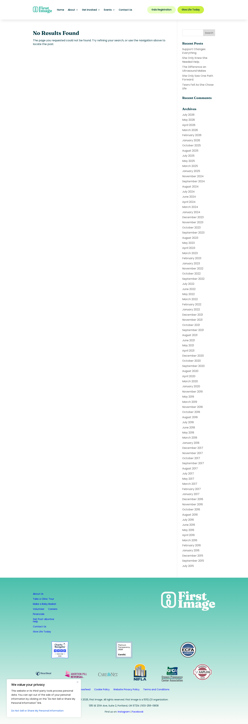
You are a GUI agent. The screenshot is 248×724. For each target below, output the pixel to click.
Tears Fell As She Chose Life (198, 86)
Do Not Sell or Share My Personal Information (37, 710)
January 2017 (190, 494)
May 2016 (188, 530)
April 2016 (188, 535)
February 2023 (191, 258)
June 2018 (188, 427)
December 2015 (192, 556)
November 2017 (192, 453)
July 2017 (188, 473)
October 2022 (191, 274)
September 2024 (193, 181)
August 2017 (190, 468)
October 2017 (191, 458)
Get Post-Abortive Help (43, 620)
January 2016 (190, 550)
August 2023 (190, 238)
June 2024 (189, 197)
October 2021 (191, 325)
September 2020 (193, 366)
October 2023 (191, 227)
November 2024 (193, 176)
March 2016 (189, 540)
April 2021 (188, 351)
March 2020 (190, 381)
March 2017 (189, 484)
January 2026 (191, 140)
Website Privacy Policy (126, 689)
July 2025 (188, 156)
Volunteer (38, 609)
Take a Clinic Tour (43, 599)
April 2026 (188, 125)
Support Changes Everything (193, 51)
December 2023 (193, 217)
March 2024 (190, 207)
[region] (44, 698)
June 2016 (188, 525)
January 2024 (191, 212)
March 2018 (189, 438)
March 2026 (190, 130)
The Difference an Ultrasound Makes (194, 69)
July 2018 (188, 422)
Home (60, 9)
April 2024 (189, 202)
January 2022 (191, 309)
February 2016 (191, 545)
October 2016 (191, 509)
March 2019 (189, 402)
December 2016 (192, 499)
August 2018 (190, 417)
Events (108, 9)
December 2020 (193, 356)
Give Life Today (191, 9)
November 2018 (192, 407)
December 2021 (192, 315)
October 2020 (191, 361)
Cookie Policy (102, 689)
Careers (52, 609)
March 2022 (190, 299)
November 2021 (192, 320)
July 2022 (188, 284)
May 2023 (188, 243)
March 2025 (190, 166)
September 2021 (193, 330)
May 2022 (188, 294)
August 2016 (190, 515)
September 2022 (193, 279)
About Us (38, 594)
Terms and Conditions (156, 689)
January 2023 (191, 263)
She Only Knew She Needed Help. (194, 60)
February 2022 (191, 304)
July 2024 (188, 192)
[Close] (77, 682)
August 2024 (190, 187)
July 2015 (188, 566)
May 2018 (188, 433)
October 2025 (191, 145)
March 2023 (190, 253)
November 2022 (192, 268)
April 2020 (188, 376)
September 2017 (193, 463)
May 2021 (188, 345)
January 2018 (190, 443)
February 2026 (191, 135)
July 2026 (188, 115)
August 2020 (190, 371)
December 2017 (192, 448)
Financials (38, 614)
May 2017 (188, 479)
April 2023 (188, 248)
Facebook (137, 711)
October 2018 (191, 412)
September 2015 (193, 561)
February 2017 (191, 489)
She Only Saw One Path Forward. (197, 77)
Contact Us (125, 9)
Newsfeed (84, 689)
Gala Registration (161, 9)
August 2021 (190, 335)
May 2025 (188, 161)
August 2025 (190, 151)
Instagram (124, 711)
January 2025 (191, 171)
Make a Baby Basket (44, 604)
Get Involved (89, 9)
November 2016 (192, 504)
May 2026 (188, 120)
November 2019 (192, 392)
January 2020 (191, 386)
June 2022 (189, 289)
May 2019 (188, 397)
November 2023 (192, 222)
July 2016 (188, 520)
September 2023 (193, 233)
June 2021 (188, 340)
